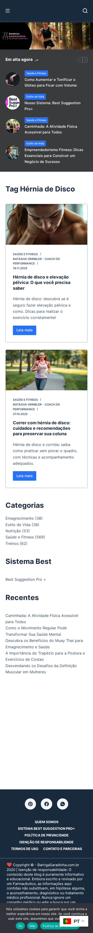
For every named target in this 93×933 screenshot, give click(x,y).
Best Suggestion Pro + (25, 579)
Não (33, 926)
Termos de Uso (24, 849)
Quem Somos (46, 822)
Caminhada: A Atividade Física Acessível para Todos (51, 129)
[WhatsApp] (62, 804)
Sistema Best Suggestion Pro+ (46, 828)
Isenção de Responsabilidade (46, 842)
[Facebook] (46, 804)
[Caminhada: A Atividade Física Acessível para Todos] (12, 126)
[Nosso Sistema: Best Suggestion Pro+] (12, 102)
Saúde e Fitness (36, 73)
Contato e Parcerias (62, 849)
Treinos (12, 543)
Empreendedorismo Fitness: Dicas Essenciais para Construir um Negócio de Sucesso (54, 155)
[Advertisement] (46, 731)
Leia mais (26, 331)
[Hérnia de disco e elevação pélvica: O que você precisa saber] (46, 224)
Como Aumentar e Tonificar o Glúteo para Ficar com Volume (51, 82)
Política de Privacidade (47, 835)
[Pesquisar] (85, 10)
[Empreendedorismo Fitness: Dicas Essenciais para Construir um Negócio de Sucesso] (12, 152)
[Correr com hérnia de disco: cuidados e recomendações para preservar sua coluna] (46, 370)
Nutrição (13, 530)
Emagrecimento (19, 518)
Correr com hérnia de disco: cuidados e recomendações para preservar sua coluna (41, 428)
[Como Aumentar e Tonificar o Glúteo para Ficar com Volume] (12, 79)
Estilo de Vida (35, 96)
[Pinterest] (30, 804)
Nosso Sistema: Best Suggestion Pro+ (53, 106)
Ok (20, 926)
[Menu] (7, 11)
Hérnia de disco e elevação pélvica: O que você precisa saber (41, 282)
